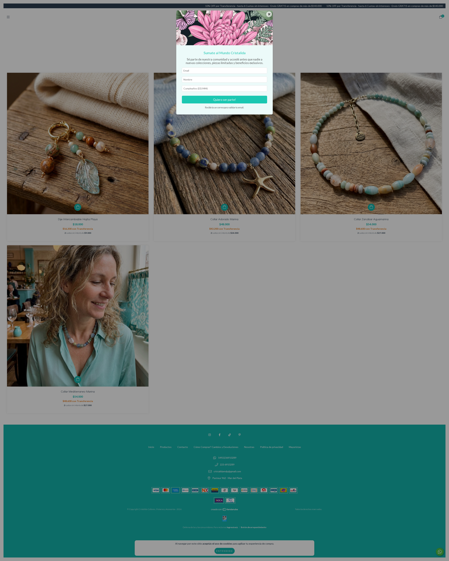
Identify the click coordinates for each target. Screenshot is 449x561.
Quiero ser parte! (224, 100)
